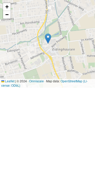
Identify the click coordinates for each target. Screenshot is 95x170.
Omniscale (36, 81)
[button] (48, 38)
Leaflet (9, 81)
